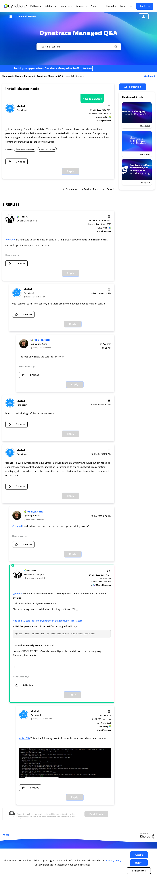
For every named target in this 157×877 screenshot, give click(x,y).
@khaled (10, 239)
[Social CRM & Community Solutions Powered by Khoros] (147, 835)
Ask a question (132, 86)
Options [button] (148, 76)
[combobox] (78, 46)
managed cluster (47, 149)
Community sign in (144, 16)
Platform (29, 76)
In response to (35, 297)
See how (87, 68)
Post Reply (96, 814)
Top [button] (8, 835)
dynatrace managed (25, 149)
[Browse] (12, 16)
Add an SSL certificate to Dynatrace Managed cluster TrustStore (47, 620)
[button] (139, 854)
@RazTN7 (24, 738)
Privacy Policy (113, 860)
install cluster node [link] (75, 76)
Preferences (139, 870)
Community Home (26, 16)
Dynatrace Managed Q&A (49, 76)
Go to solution (93, 98)
